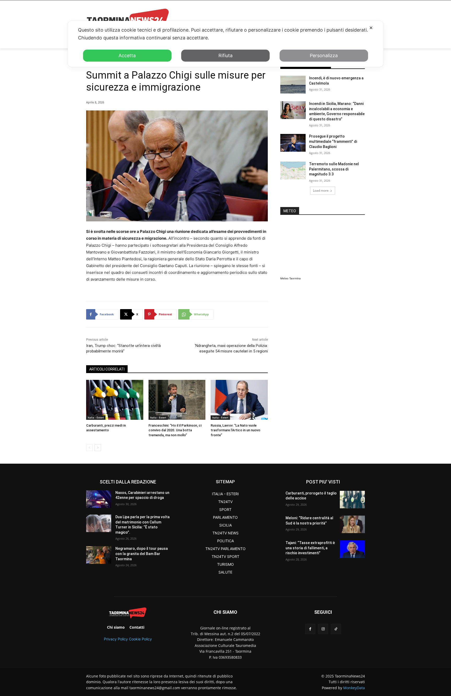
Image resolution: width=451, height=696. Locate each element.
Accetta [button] (127, 55)
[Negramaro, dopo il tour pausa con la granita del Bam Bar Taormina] (98, 555)
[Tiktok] (336, 629)
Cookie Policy (140, 639)
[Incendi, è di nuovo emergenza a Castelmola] (293, 84)
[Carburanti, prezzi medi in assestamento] (114, 400)
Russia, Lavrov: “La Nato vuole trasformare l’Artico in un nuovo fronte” (235, 430)
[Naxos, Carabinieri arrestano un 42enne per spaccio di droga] (98, 499)
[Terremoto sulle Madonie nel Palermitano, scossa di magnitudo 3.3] (293, 170)
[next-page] (97, 447)
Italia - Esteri (96, 417)
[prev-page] (89, 447)
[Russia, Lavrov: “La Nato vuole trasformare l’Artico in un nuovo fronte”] (239, 400)
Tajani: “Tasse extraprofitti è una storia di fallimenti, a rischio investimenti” (310, 548)
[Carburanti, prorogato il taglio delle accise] (352, 499)
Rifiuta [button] (225, 55)
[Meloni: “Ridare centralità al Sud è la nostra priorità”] (352, 524)
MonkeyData (354, 687)
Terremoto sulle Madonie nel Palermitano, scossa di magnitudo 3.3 (334, 169)
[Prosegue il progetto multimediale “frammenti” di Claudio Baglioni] (293, 143)
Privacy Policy (116, 639)
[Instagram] (323, 629)
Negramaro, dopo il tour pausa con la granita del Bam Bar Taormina (141, 553)
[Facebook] (310, 629)
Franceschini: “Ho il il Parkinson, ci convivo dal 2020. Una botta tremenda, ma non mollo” (175, 430)
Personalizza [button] (324, 55)
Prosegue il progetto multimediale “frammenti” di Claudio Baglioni (333, 141)
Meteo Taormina (290, 278)
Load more (321, 190)
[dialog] (225, 44)
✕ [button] (371, 28)
